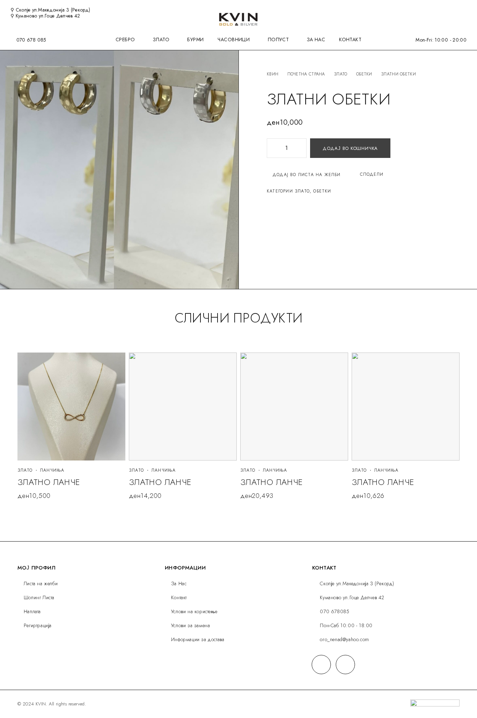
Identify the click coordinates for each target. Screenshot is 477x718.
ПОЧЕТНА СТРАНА (306, 74)
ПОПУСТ (278, 40)
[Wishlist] (453, 9)
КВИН (272, 74)
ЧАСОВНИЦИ (234, 40)
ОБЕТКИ (364, 74)
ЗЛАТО (161, 40)
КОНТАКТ (350, 40)
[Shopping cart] (464, 9)
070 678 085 (31, 39)
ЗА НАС (316, 40)
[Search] (441, 10)
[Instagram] (345, 664)
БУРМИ (195, 40)
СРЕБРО (125, 40)
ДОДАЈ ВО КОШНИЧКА (350, 148)
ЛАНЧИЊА (52, 470)
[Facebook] (321, 664)
